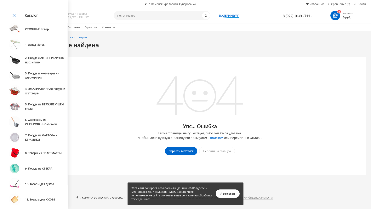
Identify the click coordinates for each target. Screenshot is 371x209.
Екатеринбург (229, 15)
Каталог (31, 15)
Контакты (108, 27)
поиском (216, 138)
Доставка (73, 27)
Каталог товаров (76, 37)
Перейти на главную (217, 151)
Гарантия (90, 27)
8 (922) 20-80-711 (296, 16)
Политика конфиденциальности (251, 197)
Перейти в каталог (181, 151)
